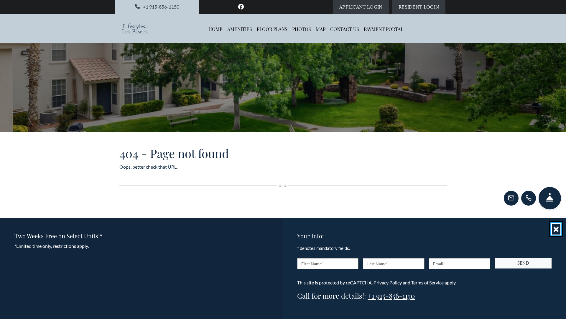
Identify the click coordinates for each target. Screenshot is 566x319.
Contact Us (344, 29)
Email (439, 263)
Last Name (377, 263)
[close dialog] (556, 229)
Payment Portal (383, 29)
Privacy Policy (388, 282)
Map (320, 29)
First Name (312, 263)
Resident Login (422, 7)
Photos (301, 29)
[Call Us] (529, 198)
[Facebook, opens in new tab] (241, 7)
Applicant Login (364, 7)
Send (523, 263)
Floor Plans (272, 29)
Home (215, 29)
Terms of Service (427, 282)
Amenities (239, 29)
